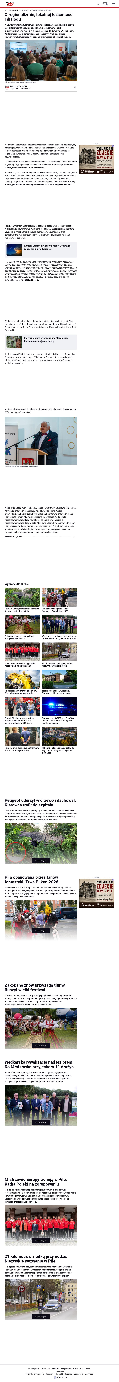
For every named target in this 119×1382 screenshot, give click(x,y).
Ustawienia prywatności (83, 1374)
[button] (105, 3)
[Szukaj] (98, 4)
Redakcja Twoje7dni (18, 86)
